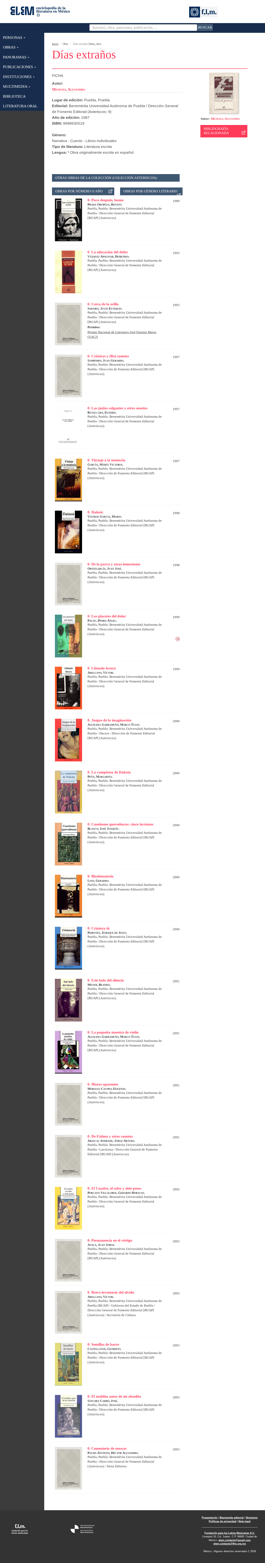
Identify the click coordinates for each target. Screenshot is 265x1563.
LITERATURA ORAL (20, 106)
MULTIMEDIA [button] (15, 86)
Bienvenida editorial (232, 1517)
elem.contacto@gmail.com (234, 1540)
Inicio (55, 44)
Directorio (252, 1517)
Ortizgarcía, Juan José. (104, 568)
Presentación (209, 1517)
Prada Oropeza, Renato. (104, 204)
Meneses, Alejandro (225, 119)
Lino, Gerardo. (98, 881)
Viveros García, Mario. (104, 516)
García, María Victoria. (105, 464)
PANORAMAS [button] (15, 57)
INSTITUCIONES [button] (18, 77)
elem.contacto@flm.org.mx (229, 1543)
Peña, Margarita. (100, 776)
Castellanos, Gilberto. (104, 1349)
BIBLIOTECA (14, 96)
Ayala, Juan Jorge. (101, 1245)
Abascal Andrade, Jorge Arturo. (111, 1141)
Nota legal (244, 1521)
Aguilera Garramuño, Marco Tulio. (113, 724)
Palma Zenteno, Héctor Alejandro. (113, 1453)
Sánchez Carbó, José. (102, 1401)
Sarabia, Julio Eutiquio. (104, 308)
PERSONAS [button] (13, 37)
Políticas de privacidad (222, 1521)
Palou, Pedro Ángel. (102, 620)
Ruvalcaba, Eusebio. (101, 412)
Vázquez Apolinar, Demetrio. (108, 256)
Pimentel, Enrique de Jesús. (107, 933)
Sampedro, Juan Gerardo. (105, 360)
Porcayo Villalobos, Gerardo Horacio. (116, 1193)
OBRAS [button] (9, 47)
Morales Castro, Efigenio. (106, 1089)
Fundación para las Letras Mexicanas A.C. (229, 1533)
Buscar (205, 27)
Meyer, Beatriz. (99, 985)
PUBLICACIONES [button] (18, 67)
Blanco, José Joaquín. (103, 829)
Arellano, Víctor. (100, 672)
